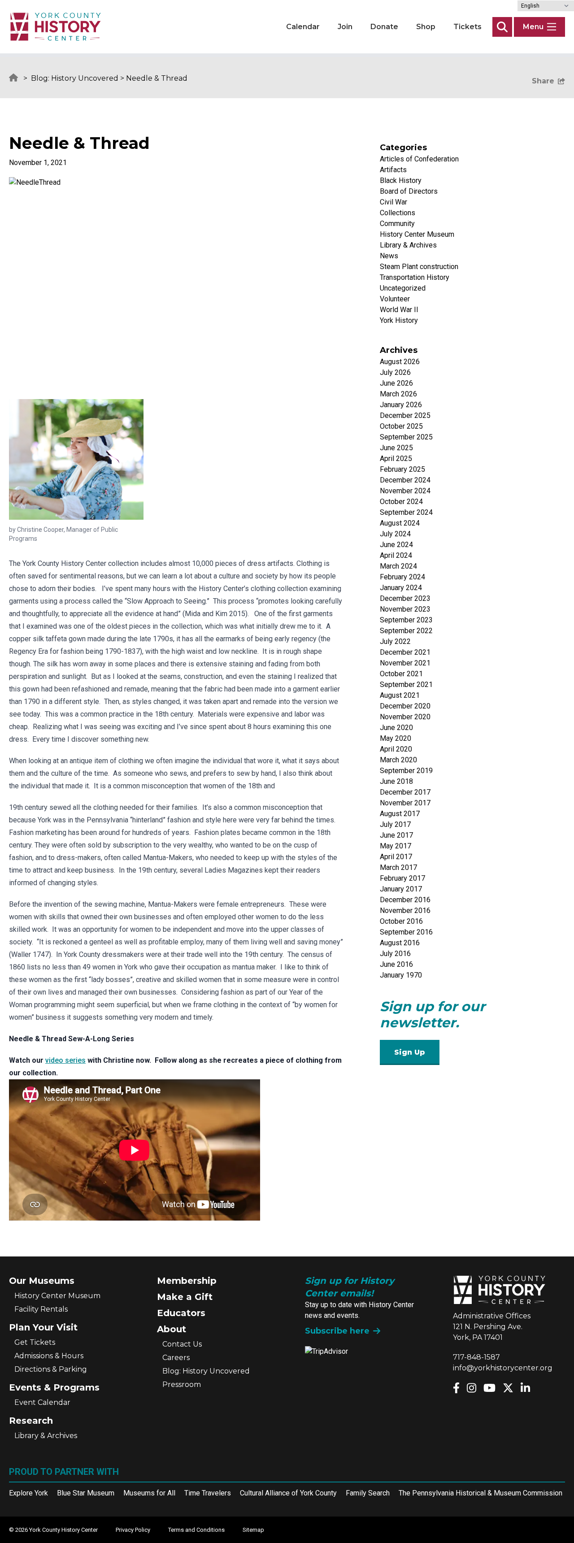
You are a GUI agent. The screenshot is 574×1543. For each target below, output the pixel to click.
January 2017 (401, 889)
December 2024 (405, 480)
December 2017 (405, 792)
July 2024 (395, 534)
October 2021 (401, 673)
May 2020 (395, 738)
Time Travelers (207, 1493)
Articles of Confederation (419, 159)
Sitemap (253, 1529)
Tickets (467, 26)
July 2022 (395, 641)
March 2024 (398, 566)
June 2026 (396, 383)
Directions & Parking (50, 1369)
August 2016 (400, 943)
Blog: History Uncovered (74, 78)
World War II (399, 309)
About (171, 1329)
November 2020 (405, 717)
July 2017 (395, 824)
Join (345, 26)
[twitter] (508, 1387)
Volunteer (395, 299)
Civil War (393, 202)
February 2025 (402, 469)
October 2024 (401, 501)
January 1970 (401, 975)
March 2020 (398, 760)
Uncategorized (403, 288)
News (389, 256)
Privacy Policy (133, 1529)
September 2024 (406, 512)
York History (399, 320)
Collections (397, 213)
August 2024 (400, 523)
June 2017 (396, 835)
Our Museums (41, 1280)
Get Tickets (34, 1342)
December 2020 (405, 706)
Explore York (28, 1493)
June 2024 (396, 544)
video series (65, 1060)
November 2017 (405, 803)
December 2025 (405, 415)
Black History (401, 180)
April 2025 (396, 458)
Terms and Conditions (196, 1529)
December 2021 (405, 652)
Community (397, 223)
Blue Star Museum (85, 1493)
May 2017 (395, 846)
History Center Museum (417, 234)
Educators (181, 1313)
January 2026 (401, 404)
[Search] (502, 27)
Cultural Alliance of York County (288, 1493)
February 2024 (402, 577)
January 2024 (401, 587)
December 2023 (405, 598)
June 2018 (396, 781)
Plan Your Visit (43, 1327)
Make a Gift (185, 1296)
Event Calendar (42, 1402)
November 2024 (405, 491)
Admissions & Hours (48, 1356)
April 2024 (396, 555)
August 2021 (400, 695)
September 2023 (406, 620)
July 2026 (395, 372)
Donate (384, 26)
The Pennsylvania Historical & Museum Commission (480, 1493)
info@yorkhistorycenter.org (502, 1368)
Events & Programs (54, 1387)
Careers (176, 1357)
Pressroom (181, 1384)
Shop (425, 26)
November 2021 (405, 663)
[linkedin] (525, 1387)
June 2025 (396, 447)
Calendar (303, 26)
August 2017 (400, 813)
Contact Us (182, 1344)
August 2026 (400, 361)
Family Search (368, 1493)
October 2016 (401, 921)
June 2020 (396, 727)
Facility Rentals (41, 1309)
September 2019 (406, 770)
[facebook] (456, 1387)
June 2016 (396, 964)
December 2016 (405, 899)
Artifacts (393, 169)
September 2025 (406, 437)
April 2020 (396, 749)
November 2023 (405, 609)
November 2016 (405, 910)
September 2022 (406, 630)
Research (31, 1420)
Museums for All (149, 1493)
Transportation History (414, 277)
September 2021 (406, 684)
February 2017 (402, 878)
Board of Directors (409, 191)
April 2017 (396, 856)
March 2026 (398, 394)
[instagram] (471, 1387)
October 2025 (401, 426)
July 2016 (395, 953)
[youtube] (489, 1387)
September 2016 (406, 932)
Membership (187, 1280)
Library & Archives (408, 245)
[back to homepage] (55, 27)
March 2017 (398, 867)
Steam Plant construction (419, 266)
